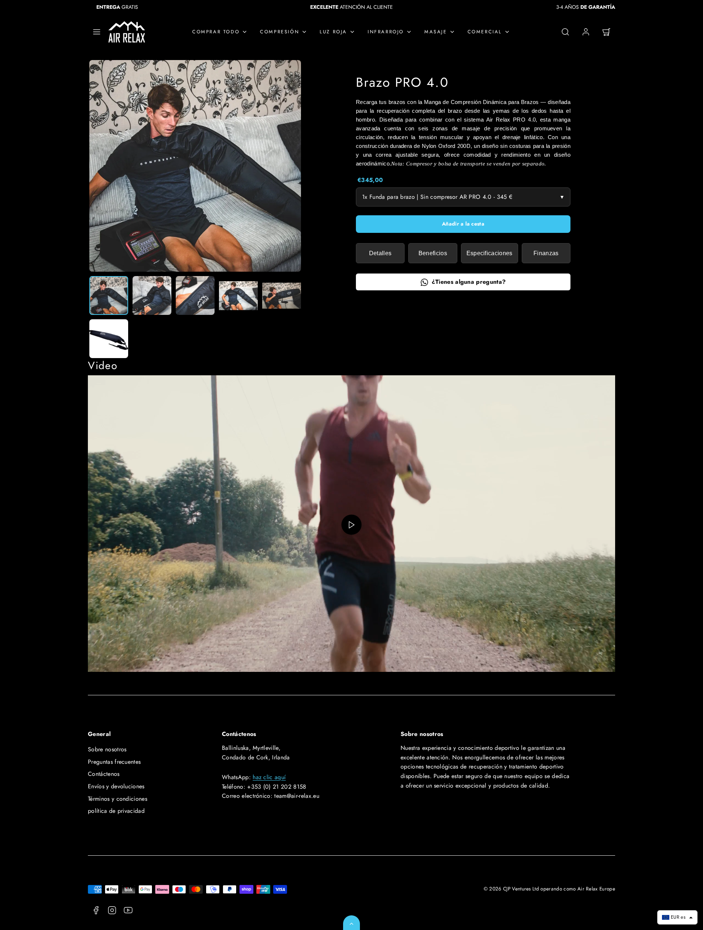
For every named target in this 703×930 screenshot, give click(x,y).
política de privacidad (116, 811)
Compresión (279, 31)
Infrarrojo (386, 31)
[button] (96, 32)
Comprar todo (215, 31)
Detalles (380, 253)
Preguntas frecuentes (114, 762)
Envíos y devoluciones (116, 786)
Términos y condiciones (117, 799)
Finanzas (546, 253)
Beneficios (433, 253)
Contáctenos (104, 774)
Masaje (435, 31)
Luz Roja (333, 31)
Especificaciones (489, 253)
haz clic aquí (269, 777)
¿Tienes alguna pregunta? (469, 282)
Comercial (485, 31)
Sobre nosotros (107, 749)
